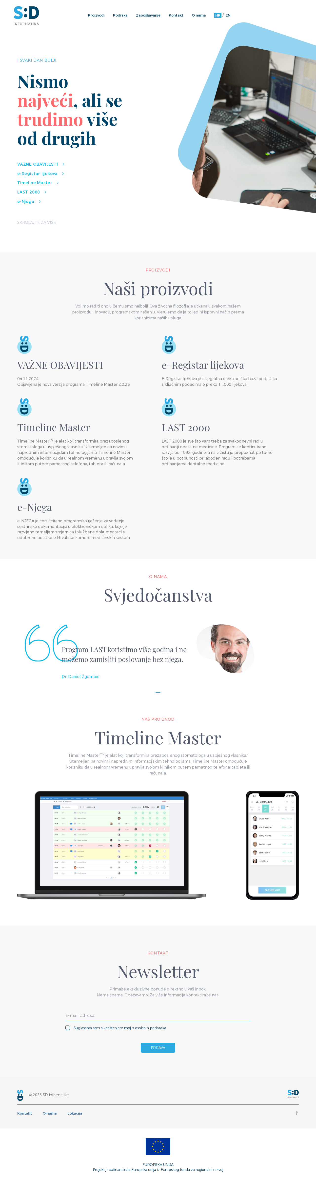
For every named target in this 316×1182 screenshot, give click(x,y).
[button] (158, 692)
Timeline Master (34, 182)
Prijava (158, 1048)
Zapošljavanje (148, 15)
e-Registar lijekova (37, 173)
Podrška (120, 15)
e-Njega (25, 201)
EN (228, 15)
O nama (199, 15)
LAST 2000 (28, 192)
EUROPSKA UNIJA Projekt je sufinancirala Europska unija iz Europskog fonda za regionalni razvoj (158, 1167)
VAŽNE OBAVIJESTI (37, 164)
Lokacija (75, 1113)
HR (217, 15)
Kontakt (176, 15)
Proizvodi (96, 15)
